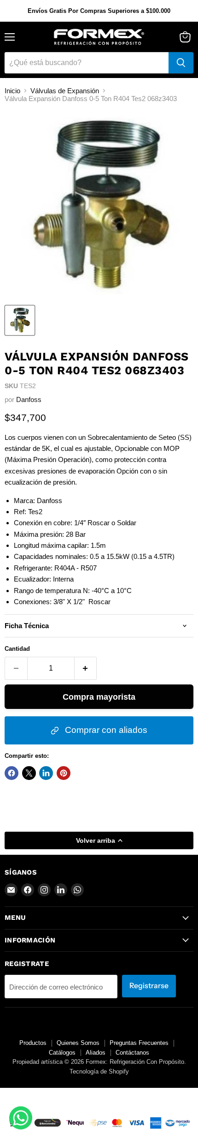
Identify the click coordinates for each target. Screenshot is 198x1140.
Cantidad (17, 648)
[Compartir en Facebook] (11, 773)
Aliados (95, 1052)
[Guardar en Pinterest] (63, 773)
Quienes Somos (78, 1042)
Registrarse (149, 985)
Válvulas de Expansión (64, 91)
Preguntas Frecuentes (139, 1042)
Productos (33, 1042)
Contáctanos (132, 1052)
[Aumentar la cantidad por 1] (86, 668)
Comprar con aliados (105, 730)
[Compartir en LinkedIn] (46, 773)
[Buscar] (181, 62)
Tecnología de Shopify (99, 1071)
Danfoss (28, 399)
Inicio (12, 91)
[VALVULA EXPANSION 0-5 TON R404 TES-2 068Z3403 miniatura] (20, 320)
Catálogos (62, 1052)
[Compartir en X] (29, 773)
